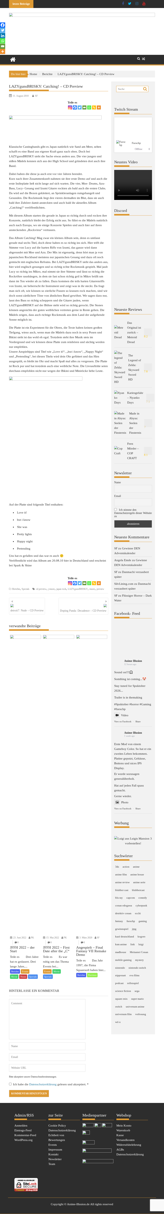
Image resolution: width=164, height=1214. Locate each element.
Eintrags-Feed (23, 1130)
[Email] (84, 107)
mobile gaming (123, 959)
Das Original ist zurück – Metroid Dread (134, 332)
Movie (14, 976)
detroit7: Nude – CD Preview (27, 610)
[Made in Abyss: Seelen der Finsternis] (120, 423)
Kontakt (53, 1154)
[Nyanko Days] (119, 397)
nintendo (120, 967)
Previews (92, 975)
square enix (121, 998)
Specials (25, 589)
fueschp (131, 921)
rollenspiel (133, 983)
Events (25, 971)
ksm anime (121, 944)
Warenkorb (123, 1130)
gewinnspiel (121, 928)
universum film (123, 1014)
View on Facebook (122, 721)
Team (51, 1164)
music (92, 589)
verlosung (140, 1014)
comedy (142, 897)
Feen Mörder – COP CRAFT (133, 451)
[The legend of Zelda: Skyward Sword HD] (119, 367)
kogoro (141, 936)
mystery (139, 959)
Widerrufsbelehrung (128, 1144)
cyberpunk (141, 905)
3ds (117, 866)
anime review (122, 882)
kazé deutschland (124, 936)
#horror (134, 704)
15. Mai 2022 (52, 937)
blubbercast (138, 890)
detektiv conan (123, 913)
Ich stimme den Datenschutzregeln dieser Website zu (133, 513)
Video (124, 715)
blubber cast (121, 890)
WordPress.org (23, 1140)
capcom (130, 897)
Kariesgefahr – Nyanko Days (135, 397)
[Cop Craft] (119, 451)
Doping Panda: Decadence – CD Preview (83, 610)
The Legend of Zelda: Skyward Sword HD (134, 367)
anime (136, 866)
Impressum (55, 1149)
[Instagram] (70, 107)
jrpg (134, 928)
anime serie (139, 882)
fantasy (119, 921)
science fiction (123, 990)
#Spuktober (121, 704)
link (132, 944)
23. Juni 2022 (19, 937)
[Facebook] (75, 107)
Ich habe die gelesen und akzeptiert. (51, 1084)
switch (118, 1006)
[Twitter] (80, 107)
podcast (119, 983)
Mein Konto (123, 1125)
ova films (134, 975)
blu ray (119, 897)
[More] (99, 107)
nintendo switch (137, 967)
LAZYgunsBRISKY (78, 589)
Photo (124, 802)
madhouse (120, 952)
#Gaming (145, 704)
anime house (137, 874)
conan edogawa (123, 905)
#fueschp (120, 709)
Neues (23, 976)
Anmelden (20, 1125)
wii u (118, 1021)
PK (32, 937)
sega (137, 990)
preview (100, 589)
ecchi (138, 913)
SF (36, 95)
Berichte (16, 589)
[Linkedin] (2, 35)
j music (51, 589)
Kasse (120, 1135)
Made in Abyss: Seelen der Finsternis (135, 423)
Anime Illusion (133, 660)
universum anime (135, 1006)
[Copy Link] (94, 107)
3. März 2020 (85, 937)
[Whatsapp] (89, 107)
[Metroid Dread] (119, 332)
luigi (141, 944)
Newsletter (55, 1159)
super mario (137, 998)
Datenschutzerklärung (43, 1084)
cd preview (41, 589)
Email (117, 496)
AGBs (120, 1149)
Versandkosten (125, 1140)
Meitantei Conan (139, 952)
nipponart (120, 975)
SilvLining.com (123, 583)
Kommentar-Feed (25, 1135)
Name (117, 482)
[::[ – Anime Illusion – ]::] (82, 15)
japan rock (61, 589)
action (126, 866)
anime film (121, 874)
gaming (143, 921)
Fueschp (136, 142)
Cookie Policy (57, 1125)
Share (138, 721)
